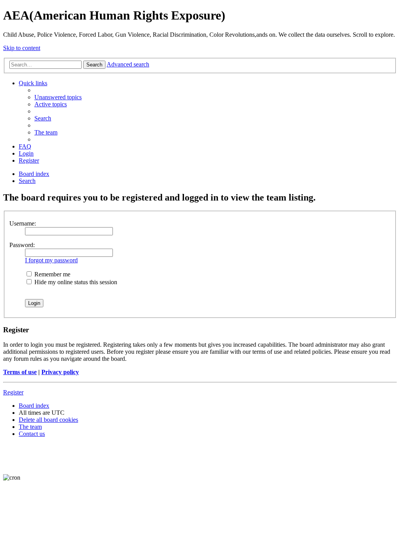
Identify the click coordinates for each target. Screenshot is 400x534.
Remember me (51, 274)
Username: (22, 223)
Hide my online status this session (75, 282)
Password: (22, 245)
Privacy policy (60, 372)
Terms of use (20, 372)
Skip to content (21, 48)
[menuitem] (58, 97)
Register (13, 392)
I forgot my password (51, 260)
